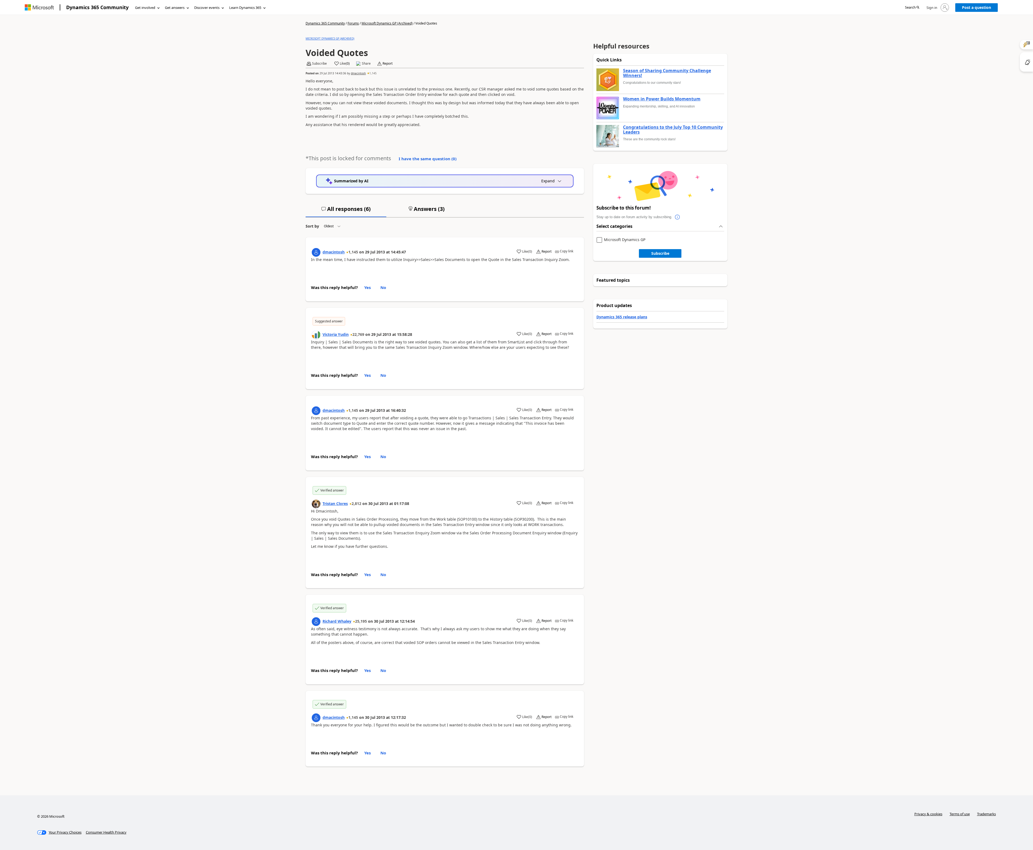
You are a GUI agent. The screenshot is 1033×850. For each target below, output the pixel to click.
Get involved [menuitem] (145, 7)
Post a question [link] (976, 7)
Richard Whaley (337, 621)
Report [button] (387, 63)
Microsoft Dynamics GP (624, 240)
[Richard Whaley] (316, 621)
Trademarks (986, 813)
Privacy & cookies (928, 813)
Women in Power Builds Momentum (662, 99)
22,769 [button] (358, 334)
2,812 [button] (356, 503)
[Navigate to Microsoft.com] (39, 7)
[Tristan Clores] (316, 504)
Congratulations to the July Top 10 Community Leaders (673, 129)
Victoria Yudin (336, 334)
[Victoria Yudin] (316, 334)
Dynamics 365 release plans (621, 316)
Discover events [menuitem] (207, 7)
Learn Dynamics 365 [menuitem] (245, 7)
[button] (912, 8)
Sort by (312, 226)
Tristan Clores (335, 503)
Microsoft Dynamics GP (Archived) (387, 23)
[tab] (346, 211)
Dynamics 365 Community (97, 7)
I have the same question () (428, 158)
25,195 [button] (361, 621)
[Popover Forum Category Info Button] (677, 217)
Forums (353, 23)
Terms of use (960, 813)
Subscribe (660, 253)
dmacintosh (358, 73)
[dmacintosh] (316, 252)
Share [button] (366, 63)
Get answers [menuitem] (175, 7)
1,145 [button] (373, 73)
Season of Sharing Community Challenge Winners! (667, 73)
